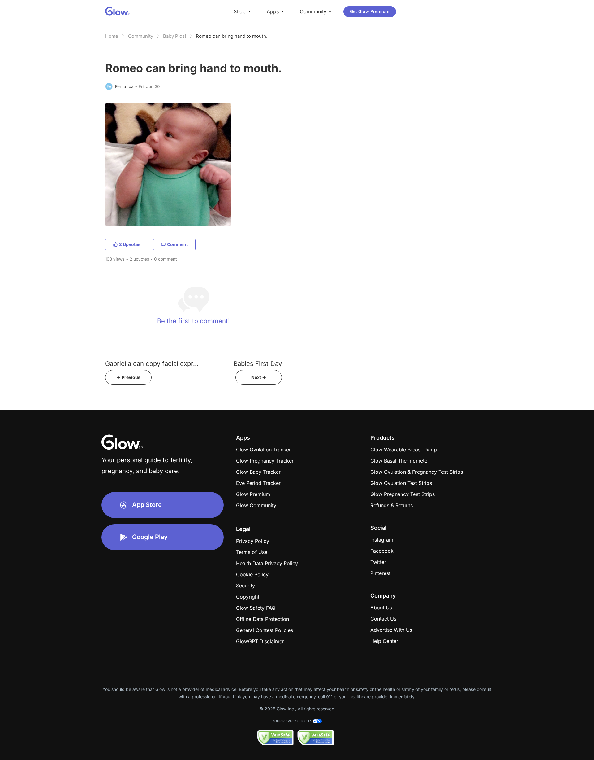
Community (140, 36)
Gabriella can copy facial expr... (152, 363)
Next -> (258, 377)
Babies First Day (258, 363)
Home (111, 36)
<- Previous (128, 377)
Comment (177, 244)
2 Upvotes (129, 244)
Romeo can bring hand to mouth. (231, 36)
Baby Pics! (174, 36)
